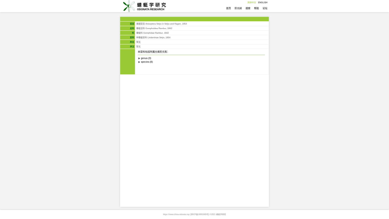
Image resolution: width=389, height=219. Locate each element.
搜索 (248, 8)
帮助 (256, 8)
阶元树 (238, 8)
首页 (228, 8)
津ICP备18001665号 (199, 214)
